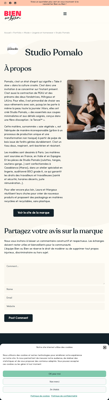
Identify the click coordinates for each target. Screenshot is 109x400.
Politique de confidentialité (64, 396)
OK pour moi (54, 374)
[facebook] (10, 3)
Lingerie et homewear (42, 33)
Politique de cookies (40, 396)
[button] (104, 347)
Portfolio (17, 33)
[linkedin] (15, 3)
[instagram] (5, 3)
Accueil (7, 33)
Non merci (54, 381)
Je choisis (54, 389)
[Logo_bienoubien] (12, 12)
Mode (27, 33)
